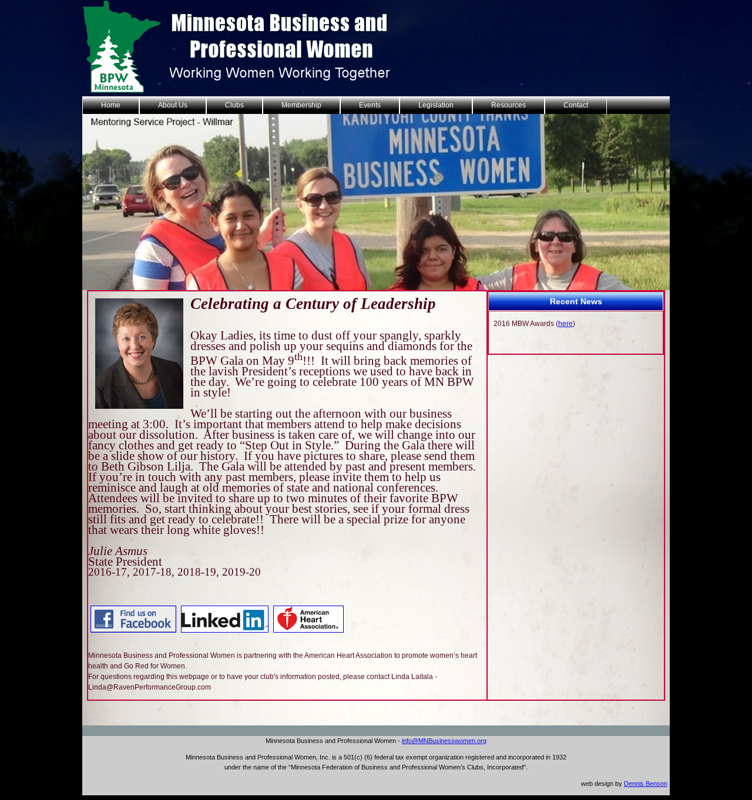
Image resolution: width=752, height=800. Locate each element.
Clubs (234, 105)
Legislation (436, 105)
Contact (575, 105)
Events (370, 105)
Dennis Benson (645, 783)
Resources (508, 105)
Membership (301, 105)
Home (110, 105)
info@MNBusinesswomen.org (444, 740)
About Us (172, 105)
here (565, 324)
